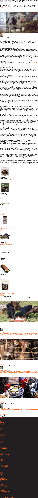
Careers (1, 481)
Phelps (1, 474)
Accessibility (2, 484)
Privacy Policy (2, 485)
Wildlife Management (3, 448)
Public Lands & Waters (4, 446)
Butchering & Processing (4, 454)
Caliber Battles (2, 434)
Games (1, 462)
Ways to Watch (2, 452)
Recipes (1, 453)
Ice (0, 430)
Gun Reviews (2, 435)
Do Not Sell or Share (3, 486)
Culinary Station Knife (3, 260)
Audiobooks (2, 461)
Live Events (2, 468)
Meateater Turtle (3, 464)
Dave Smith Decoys (3, 475)
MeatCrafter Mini (3, 212)
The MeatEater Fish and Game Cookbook (7, 293)
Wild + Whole (2, 7)
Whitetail (1, 420)
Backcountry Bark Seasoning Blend (6, 228)
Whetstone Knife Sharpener (5, 277)
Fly (0, 429)
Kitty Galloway (2, 37)
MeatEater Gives (3, 480)
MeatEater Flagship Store (4, 491)
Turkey (1, 421)
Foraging (1, 456)
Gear (1, 440)
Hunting (1, 417)
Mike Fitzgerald (2, 332)
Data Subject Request (3, 487)
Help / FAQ (2, 490)
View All (1, 424)
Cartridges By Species (4, 436)
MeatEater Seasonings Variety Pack (6, 244)
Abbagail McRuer (3, 370)
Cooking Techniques (3, 455)
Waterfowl (2, 422)
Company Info (2, 478)
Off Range (2, 437)
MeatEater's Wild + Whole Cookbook (6, 179)
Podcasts (1, 459)
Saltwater (1, 428)
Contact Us (2, 483)
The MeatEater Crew (3, 479)
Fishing (1, 442)
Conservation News (3, 445)
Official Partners (3, 493)
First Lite (1, 472)
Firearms (1, 433)
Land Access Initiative (4, 449)
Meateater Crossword (4, 465)
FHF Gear (1, 473)
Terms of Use (2, 489)
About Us (1, 477)
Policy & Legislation (3, 447)
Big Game (1, 418)
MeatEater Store (3, 471)
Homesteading (2, 10)
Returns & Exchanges (8, 497)
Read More (2, 338)
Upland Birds (2, 423)
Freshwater (2, 427)
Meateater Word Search (4, 466)
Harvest (1, 8)
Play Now (5, 338)
